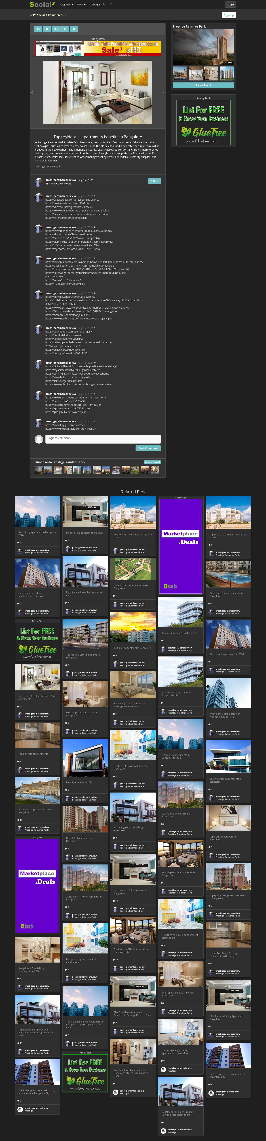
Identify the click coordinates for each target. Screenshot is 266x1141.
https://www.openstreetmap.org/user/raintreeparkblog (77, 210)
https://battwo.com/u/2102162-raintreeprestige (73, 238)
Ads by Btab (98, 39)
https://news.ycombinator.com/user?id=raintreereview (76, 214)
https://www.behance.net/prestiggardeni (68, 377)
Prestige (172, 1070)
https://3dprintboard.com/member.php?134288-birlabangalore (81, 311)
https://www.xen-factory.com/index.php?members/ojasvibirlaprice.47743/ (88, 307)
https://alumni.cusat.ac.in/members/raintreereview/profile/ (79, 241)
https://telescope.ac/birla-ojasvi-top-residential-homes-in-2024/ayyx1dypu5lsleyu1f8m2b (79, 344)
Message (94, 4)
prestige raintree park (48, 166)
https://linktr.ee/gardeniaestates (64, 381)
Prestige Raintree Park (69, 462)
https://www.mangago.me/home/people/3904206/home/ (78, 230)
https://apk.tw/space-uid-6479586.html (67, 408)
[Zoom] (65, 29)
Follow (154, 181)
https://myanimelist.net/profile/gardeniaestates (72, 370)
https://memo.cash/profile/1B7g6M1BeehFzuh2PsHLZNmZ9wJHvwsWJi (87, 269)
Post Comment (148, 448)
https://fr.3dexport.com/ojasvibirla (65, 283)
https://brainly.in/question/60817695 (66, 353)
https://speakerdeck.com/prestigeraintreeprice (72, 199)
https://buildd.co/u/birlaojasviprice (65, 349)
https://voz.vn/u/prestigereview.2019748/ (69, 207)
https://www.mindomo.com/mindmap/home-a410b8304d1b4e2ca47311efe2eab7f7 (94, 262)
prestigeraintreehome (180, 1068)
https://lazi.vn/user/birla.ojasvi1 (63, 280)
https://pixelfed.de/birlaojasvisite (64, 335)
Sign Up (229, 15)
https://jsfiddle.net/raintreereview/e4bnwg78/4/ (72, 245)
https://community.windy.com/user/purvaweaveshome (77, 373)
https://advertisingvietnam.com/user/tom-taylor (73, 404)
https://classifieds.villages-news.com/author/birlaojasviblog (79, 265)
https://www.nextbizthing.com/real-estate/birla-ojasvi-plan (79, 318)
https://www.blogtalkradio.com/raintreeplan (70, 428)
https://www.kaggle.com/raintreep (65, 425)
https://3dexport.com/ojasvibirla (64, 338)
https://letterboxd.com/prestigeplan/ (66, 217)
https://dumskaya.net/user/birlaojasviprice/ (70, 296)
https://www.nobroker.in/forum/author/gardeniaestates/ (78, 384)
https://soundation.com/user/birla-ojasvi (68, 331)
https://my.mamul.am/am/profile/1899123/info (72, 249)
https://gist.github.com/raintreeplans (66, 412)
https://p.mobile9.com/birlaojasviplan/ (67, 315)
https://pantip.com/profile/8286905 (65, 401)
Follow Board (152, 462)
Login (230, 4)
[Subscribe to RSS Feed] (104, 4)
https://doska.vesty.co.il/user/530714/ (67, 203)
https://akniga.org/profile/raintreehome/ (68, 234)
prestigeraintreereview (60, 196)
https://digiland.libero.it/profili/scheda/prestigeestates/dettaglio (82, 366)
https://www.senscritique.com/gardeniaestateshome (76, 397)
